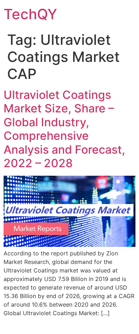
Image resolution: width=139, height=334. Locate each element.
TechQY (30, 14)
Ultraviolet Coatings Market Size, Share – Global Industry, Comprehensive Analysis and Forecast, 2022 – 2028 (64, 129)
